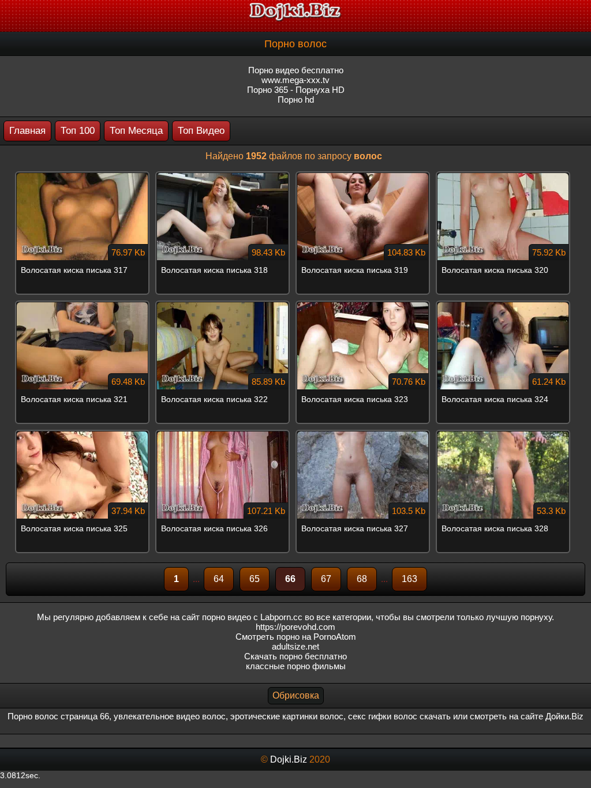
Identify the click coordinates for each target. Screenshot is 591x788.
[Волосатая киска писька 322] (225, 305)
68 (362, 579)
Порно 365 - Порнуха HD (296, 90)
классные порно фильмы (296, 666)
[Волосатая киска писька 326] (225, 434)
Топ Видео (201, 130)
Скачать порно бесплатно (295, 656)
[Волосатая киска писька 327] (366, 434)
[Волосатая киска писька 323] (366, 305)
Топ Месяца (136, 130)
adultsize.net (295, 646)
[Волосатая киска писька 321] (85, 305)
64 (219, 579)
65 (254, 579)
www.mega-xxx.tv (295, 80)
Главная (27, 130)
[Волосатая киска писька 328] (506, 434)
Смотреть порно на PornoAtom (295, 636)
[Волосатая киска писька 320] (506, 176)
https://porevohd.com (295, 627)
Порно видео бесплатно (295, 70)
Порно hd (296, 99)
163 (409, 579)
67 (326, 579)
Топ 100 (78, 130)
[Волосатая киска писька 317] (85, 176)
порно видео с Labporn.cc (252, 617)
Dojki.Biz (288, 759)
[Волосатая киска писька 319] (366, 176)
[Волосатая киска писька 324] (506, 305)
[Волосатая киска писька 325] (85, 434)
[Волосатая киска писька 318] (225, 176)
